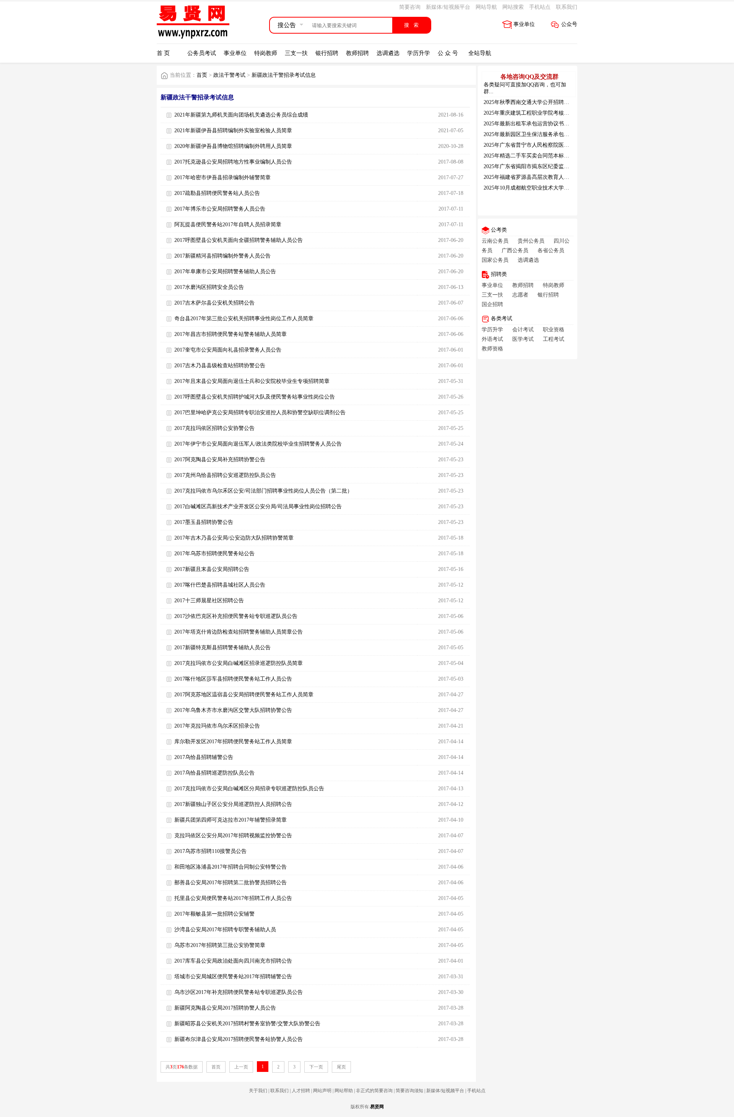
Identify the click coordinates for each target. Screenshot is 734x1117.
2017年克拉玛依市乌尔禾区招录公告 (217, 726)
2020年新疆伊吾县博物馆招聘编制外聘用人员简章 (233, 146)
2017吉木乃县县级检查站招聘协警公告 (219, 365)
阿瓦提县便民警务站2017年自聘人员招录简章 (227, 224)
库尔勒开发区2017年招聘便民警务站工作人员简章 (233, 741)
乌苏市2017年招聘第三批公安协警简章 (219, 945)
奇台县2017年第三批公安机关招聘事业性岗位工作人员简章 (243, 318)
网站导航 (486, 7)
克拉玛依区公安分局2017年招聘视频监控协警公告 (233, 835)
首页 (201, 75)
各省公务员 (551, 250)
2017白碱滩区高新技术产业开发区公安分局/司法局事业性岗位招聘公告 (258, 506)
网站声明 (322, 1090)
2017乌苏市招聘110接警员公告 (210, 851)
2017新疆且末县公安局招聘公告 (211, 569)
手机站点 (539, 7)
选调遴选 (388, 53)
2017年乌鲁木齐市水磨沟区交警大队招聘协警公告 (233, 710)
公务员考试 (201, 53)
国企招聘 (492, 304)
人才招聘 (301, 1090)
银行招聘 (326, 53)
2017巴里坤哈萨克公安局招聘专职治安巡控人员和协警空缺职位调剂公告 (260, 412)
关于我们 (258, 1090)
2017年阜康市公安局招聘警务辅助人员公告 (225, 271)
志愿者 (520, 295)
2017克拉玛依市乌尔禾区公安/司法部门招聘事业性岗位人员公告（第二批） (263, 491)
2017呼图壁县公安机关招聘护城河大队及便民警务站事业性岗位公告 (254, 397)
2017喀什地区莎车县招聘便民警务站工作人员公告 (233, 679)
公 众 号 (448, 53)
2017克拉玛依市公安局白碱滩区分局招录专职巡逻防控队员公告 (249, 788)
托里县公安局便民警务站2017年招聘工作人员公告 (233, 898)
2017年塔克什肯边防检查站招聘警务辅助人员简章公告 (238, 632)
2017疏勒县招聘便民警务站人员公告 (217, 193)
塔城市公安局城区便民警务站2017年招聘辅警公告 (233, 976)
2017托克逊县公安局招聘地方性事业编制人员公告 (233, 162)
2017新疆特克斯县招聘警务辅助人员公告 (222, 647)
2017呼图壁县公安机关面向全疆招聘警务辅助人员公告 (238, 240)
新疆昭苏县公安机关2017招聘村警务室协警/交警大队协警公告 (247, 1023)
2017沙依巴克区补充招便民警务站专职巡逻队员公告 (235, 616)
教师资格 (492, 349)
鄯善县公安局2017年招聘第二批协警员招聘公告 (230, 882)
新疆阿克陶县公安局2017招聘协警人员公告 (225, 1008)
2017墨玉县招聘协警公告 (203, 522)
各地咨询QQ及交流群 (529, 76)
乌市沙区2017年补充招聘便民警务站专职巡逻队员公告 (238, 992)
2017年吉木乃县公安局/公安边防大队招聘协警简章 (234, 538)
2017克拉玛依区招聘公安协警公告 (214, 428)
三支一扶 (296, 53)
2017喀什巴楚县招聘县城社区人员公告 (219, 585)
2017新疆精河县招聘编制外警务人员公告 (222, 256)
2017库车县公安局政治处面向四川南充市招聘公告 (233, 961)
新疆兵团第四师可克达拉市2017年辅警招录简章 (230, 820)
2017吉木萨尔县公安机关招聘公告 (214, 303)
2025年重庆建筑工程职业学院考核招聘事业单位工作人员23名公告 (561, 113)
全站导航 (479, 53)
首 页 (163, 53)
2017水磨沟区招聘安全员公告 (209, 287)
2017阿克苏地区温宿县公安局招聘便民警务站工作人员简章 (243, 694)
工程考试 (553, 339)
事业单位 (524, 24)
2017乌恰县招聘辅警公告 (203, 757)
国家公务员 (495, 260)
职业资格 (553, 329)
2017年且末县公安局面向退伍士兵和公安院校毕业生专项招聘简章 (252, 381)
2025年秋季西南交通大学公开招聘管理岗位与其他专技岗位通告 (558, 102)
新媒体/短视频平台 (448, 7)
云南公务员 (495, 241)
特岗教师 (265, 53)
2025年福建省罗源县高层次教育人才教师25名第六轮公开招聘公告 (561, 177)
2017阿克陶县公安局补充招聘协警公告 (219, 459)
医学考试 (523, 339)
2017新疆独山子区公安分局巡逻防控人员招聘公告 (233, 804)
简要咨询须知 (409, 1090)
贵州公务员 (531, 241)
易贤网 (377, 1106)
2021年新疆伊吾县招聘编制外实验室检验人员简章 (233, 130)
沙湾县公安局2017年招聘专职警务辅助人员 (225, 929)
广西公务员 (515, 250)
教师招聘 (357, 53)
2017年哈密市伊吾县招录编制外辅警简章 (222, 177)
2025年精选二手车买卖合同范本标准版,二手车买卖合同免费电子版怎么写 (570, 156)
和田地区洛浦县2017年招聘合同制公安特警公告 (230, 867)
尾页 (341, 1067)
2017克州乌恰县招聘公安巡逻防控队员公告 (225, 475)
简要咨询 (410, 7)
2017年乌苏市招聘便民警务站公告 (214, 553)
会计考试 (523, 329)
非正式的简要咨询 (374, 1090)
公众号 (569, 24)
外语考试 (492, 339)
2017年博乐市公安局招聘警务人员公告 (219, 209)
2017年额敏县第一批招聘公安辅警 (214, 914)
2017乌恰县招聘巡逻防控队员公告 (214, 773)
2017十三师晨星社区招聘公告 (209, 600)
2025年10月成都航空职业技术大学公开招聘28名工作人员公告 (556, 188)
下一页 (316, 1067)
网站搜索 (513, 7)
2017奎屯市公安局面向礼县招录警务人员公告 (227, 350)
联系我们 (566, 7)
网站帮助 (344, 1090)
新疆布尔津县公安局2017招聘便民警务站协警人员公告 (238, 1039)
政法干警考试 (229, 75)
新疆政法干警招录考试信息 (284, 75)
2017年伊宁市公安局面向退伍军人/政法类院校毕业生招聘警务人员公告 (258, 444)
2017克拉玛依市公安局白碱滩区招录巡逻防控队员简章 (238, 663)
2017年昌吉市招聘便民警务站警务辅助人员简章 (230, 334)
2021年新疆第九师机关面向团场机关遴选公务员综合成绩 (241, 115)
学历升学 (418, 53)
